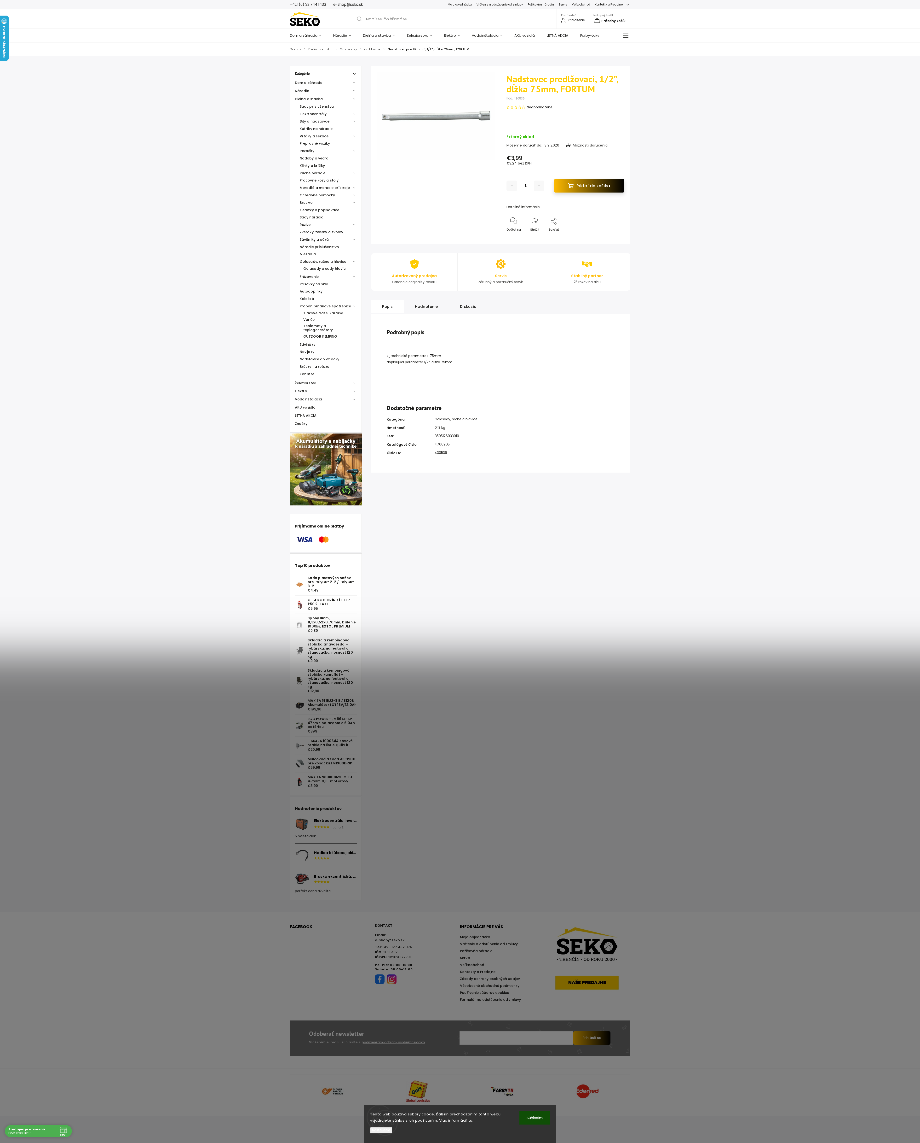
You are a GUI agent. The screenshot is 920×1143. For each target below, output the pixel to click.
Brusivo (306, 202)
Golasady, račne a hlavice (323, 261)
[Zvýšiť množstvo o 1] (539, 186)
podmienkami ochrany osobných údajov (393, 1042)
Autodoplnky (311, 291)
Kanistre (307, 374)
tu (470, 1120)
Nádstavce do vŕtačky (319, 359)
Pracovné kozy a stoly (319, 180)
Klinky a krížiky (312, 165)
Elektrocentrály (313, 113)
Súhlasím (535, 1117)
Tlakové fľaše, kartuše (323, 313)
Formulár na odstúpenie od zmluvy (490, 999)
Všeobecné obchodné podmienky (489, 985)
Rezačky (307, 150)
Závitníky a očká (314, 239)
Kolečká (307, 298)
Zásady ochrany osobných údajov (490, 978)
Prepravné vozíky (315, 143)
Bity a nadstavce (315, 121)
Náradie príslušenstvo (319, 247)
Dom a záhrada (308, 82)
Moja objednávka (460, 4)
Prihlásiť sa (591, 1037)
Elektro (301, 391)
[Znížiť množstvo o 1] (511, 186)
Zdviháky (307, 344)
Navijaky (307, 351)
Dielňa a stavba (309, 99)
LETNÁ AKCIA (305, 415)
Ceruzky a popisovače (319, 210)
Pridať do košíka (593, 186)
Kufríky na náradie (316, 128)
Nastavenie (381, 1130)
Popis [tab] (387, 306)
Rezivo (305, 224)
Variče (309, 319)
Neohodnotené (539, 107)
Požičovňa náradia (541, 4)
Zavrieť (615, 237)
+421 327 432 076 (397, 947)
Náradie (302, 90)
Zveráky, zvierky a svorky (321, 232)
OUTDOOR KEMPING (320, 336)
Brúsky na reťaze (314, 366)
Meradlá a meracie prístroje (325, 187)
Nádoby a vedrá (314, 158)
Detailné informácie (523, 207)
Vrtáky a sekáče (314, 136)
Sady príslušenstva (317, 106)
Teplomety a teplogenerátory (318, 327)
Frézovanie (309, 276)
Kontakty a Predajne (609, 4)
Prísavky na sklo (314, 284)
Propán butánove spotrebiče (325, 306)
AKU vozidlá (305, 407)
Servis (563, 4)
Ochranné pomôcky (317, 195)
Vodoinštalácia (308, 399)
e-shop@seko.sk (389, 940)
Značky (301, 423)
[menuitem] (308, 35)
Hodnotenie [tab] (426, 306)
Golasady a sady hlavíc (324, 268)
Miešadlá (308, 254)
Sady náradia (311, 217)
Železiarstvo (305, 383)
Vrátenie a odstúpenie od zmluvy (500, 4)
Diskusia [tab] (468, 306)
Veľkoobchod (581, 4)
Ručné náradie (312, 173)
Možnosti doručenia (590, 145)
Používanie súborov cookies (484, 992)
